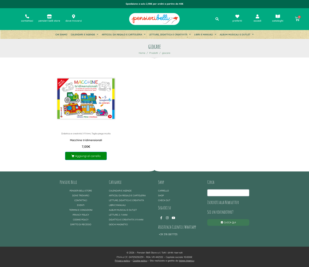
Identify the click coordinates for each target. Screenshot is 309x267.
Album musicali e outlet (235, 34)
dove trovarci (73, 20)
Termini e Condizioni (80, 210)
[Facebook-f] (161, 218)
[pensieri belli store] (49, 16)
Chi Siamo (61, 34)
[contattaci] (27, 16)
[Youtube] (173, 218)
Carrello (163, 190)
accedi (257, 20)
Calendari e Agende (83, 34)
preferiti (237, 20)
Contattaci (80, 200)
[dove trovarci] (74, 16)
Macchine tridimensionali (86, 140)
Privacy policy (81, 214)
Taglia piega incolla (101, 133)
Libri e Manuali (203, 34)
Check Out (164, 200)
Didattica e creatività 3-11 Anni (76, 133)
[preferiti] (237, 16)
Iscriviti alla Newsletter (223, 202)
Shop (161, 195)
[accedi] (257, 16)
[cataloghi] (278, 16)
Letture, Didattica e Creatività (168, 34)
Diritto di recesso (80, 224)
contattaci (27, 20)
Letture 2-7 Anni (118, 214)
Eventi (80, 205)
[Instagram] (167, 218)
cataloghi (277, 20)
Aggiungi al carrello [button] (88, 156)
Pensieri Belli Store (81, 190)
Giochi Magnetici (118, 224)
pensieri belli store (49, 20)
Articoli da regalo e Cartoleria (122, 34)
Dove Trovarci (80, 195)
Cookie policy (81, 219)
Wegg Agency (186, 260)
